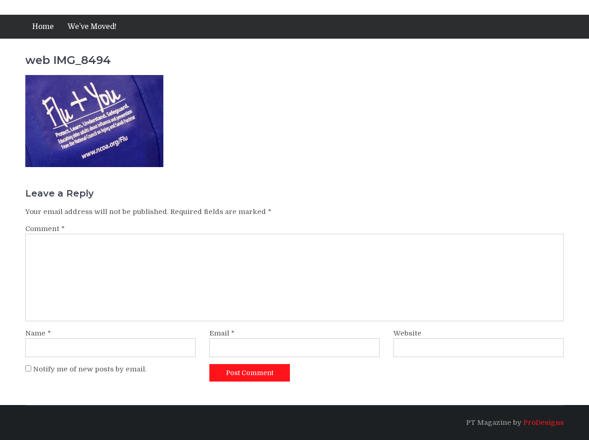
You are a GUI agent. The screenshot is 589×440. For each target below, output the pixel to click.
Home (43, 27)
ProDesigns (543, 422)
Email (222, 333)
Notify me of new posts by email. (89, 369)
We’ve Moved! (92, 27)
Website (407, 333)
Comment (45, 229)
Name (38, 333)
